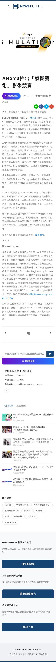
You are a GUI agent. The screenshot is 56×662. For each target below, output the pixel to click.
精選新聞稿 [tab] (8, 405)
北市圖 (8, 504)
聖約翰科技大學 (12, 510)
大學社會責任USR (42, 504)
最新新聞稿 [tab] (21, 405)
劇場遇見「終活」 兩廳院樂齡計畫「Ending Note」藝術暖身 (29, 428)
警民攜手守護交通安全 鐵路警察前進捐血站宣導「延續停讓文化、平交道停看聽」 (33, 441)
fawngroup (10, 522)
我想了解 (28, 627)
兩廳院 (27, 510)
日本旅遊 (31, 516)
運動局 (39, 510)
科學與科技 (43, 95)
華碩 (7, 516)
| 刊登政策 (13, 654)
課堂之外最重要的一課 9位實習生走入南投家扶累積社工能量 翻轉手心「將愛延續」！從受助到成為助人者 (32, 454)
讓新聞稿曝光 (28, 593)
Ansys (33, 117)
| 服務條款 (22, 654)
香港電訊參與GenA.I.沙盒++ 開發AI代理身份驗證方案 (33, 468)
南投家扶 (18, 516)
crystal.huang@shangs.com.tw (28, 384)
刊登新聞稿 (28, 564)
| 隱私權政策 (32, 654)
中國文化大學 (22, 504)
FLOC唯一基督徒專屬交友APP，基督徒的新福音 (33, 416)
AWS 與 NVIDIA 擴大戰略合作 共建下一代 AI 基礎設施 (32, 481)
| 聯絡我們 (42, 654)
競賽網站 (39, 234)
